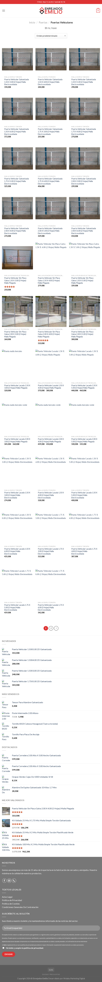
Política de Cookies (11, 903)
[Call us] (14, 880)
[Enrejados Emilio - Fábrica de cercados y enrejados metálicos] (51, 10)
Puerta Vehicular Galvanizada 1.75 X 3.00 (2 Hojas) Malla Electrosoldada (50, 131)
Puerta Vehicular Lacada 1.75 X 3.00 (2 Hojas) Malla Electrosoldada (51, 551)
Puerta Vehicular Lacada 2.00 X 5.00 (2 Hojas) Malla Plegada (84, 440)
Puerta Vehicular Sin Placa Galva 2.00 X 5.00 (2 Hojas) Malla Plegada (82, 334)
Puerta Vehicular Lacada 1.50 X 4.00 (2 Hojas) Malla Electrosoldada (51, 495)
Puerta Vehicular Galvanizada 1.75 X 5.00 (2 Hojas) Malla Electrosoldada (16, 181)
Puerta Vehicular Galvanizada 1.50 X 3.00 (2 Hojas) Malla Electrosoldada (16, 82)
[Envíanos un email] (9, 880)
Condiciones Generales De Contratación (20, 907)
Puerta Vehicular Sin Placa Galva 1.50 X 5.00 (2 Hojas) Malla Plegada (82, 280)
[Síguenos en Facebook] (4, 880)
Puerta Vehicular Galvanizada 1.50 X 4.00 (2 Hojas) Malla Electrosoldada (50, 82)
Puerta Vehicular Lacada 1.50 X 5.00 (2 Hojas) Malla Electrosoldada (84, 495)
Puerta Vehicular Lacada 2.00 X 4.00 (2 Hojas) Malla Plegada (51, 440)
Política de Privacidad (12, 900)
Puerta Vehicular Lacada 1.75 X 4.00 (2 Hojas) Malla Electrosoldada (84, 551)
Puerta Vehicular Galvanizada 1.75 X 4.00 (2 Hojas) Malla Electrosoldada (83, 131)
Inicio (32, 22)
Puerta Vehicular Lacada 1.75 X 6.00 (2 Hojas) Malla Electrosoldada (51, 607)
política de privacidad (33, 948)
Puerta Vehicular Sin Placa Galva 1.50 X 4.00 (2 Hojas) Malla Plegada (49, 280)
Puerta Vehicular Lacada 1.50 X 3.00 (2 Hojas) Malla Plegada (17, 386)
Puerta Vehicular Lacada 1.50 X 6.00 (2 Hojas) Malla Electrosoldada (17, 551)
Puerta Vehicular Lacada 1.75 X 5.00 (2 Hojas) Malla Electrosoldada (17, 607)
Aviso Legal (7, 897)
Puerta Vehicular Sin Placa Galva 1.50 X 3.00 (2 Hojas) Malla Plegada (15, 280)
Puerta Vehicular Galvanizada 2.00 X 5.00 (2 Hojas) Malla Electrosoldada (50, 230)
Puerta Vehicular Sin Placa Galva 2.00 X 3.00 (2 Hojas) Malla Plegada (15, 334)
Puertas (43, 22)
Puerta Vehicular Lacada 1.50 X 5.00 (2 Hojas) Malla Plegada (84, 386)
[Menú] (3, 10)
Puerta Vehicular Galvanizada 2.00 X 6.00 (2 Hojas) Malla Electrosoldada (83, 230)
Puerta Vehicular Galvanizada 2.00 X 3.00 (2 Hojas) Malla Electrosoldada (83, 181)
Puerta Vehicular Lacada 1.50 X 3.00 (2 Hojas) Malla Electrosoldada (17, 495)
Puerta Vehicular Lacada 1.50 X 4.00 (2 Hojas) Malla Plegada (51, 386)
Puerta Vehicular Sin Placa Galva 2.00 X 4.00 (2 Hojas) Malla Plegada (49, 334)
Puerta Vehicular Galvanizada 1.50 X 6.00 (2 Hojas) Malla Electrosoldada (16, 131)
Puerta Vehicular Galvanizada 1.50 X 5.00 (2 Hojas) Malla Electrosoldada (83, 82)
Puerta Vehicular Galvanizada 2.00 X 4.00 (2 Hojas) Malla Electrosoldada (16, 230)
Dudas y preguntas (51, 974)
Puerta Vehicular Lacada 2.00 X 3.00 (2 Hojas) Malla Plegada (17, 440)
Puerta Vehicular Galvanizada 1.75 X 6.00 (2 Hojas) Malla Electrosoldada (50, 181)
